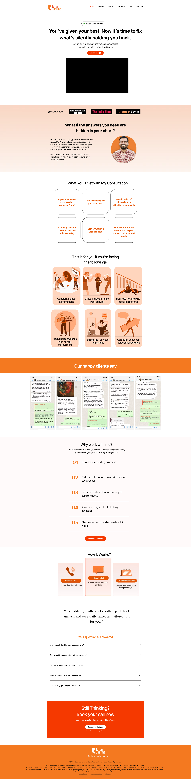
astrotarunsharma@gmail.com (111, 762)
